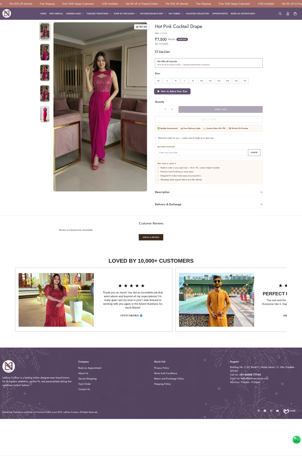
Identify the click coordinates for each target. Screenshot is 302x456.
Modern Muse (73, 13)
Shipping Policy (162, 384)
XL (194, 81)
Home (43, 13)
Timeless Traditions (97, 13)
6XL (237, 81)
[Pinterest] (258, 411)
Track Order (84, 384)
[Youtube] (277, 411)
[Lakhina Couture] (6, 14)
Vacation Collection (197, 13)
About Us (83, 373)
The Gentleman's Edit (151, 13)
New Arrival (56, 13)
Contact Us (84, 389)
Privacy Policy (161, 368)
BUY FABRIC (174, 13)
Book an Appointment (243, 13)
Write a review (151, 237)
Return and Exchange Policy (169, 378)
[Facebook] (265, 411)
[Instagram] (271, 411)
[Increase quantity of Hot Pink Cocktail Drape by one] (172, 109)
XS (159, 81)
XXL (202, 81)
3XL (211, 81)
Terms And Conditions (165, 373)
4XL (220, 81)
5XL (228, 81)
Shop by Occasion (124, 13)
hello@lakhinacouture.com (254, 378)
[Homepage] (289, 411)
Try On (143, 26)
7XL (246, 81)
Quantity (159, 102)
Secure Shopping (87, 378)
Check (254, 152)
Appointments (220, 13)
